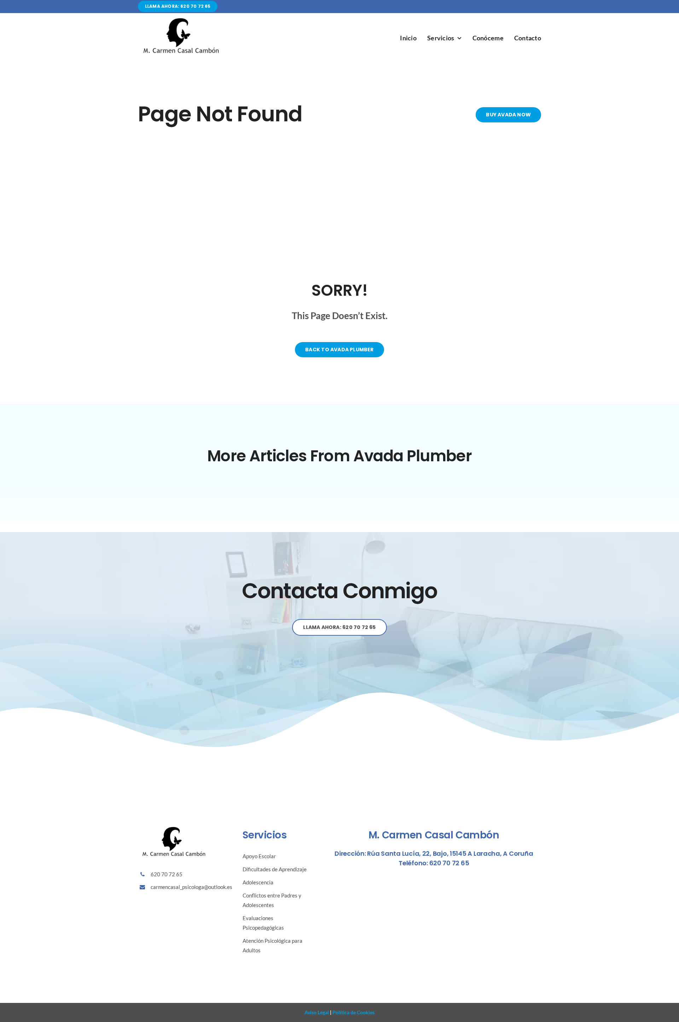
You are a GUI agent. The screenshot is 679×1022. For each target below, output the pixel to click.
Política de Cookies (353, 1012)
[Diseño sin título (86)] (180, 19)
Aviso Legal (316, 1012)
